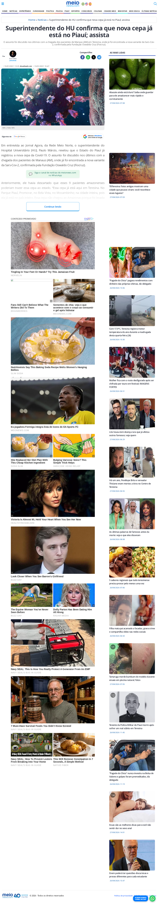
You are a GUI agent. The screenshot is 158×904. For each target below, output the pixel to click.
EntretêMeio (25, 11)
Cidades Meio (110, 11)
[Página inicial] (72, 4)
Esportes (75, 11)
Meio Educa (134, 11)
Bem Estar (122, 11)
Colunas (98, 11)
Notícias (13, 11)
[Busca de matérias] (155, 4)
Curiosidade (38, 11)
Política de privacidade (123, 895)
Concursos (86, 11)
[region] (132, 130)
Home (4, 11)
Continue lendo (52, 206)
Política (50, 11)
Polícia (59, 11)
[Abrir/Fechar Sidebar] (2, 3)
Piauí (67, 11)
